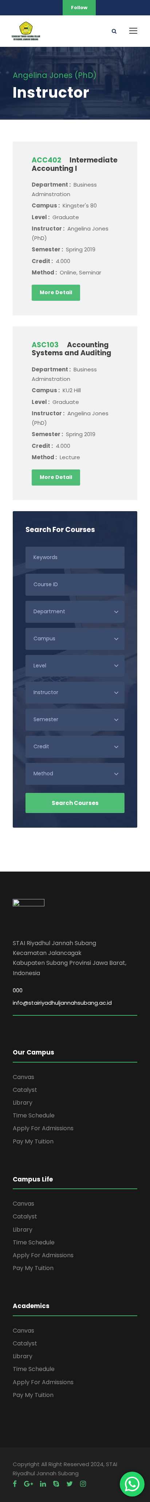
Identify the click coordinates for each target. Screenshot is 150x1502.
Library (22, 1102)
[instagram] (83, 1484)
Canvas (23, 1077)
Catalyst (25, 1090)
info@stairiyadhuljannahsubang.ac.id (62, 1003)
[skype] (56, 1484)
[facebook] (15, 1484)
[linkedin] (43, 1484)
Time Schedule (34, 1115)
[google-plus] (28, 1484)
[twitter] (69, 1484)
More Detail (56, 292)
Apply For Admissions (43, 1128)
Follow (79, 7)
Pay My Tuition (33, 1141)
